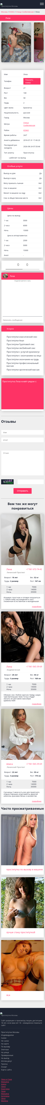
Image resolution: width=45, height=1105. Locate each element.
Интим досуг (6, 1061)
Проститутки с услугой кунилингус (23, 351)
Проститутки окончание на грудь (23, 359)
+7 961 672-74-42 (34, 569)
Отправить (22, 491)
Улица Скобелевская (25, 12)
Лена (9, 569)
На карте (5, 1044)
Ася (8, 995)
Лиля (3, 1091)
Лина (9, 666)
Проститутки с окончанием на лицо (24, 355)
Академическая (13, 670)
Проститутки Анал (15, 340)
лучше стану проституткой (20, 932)
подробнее (36, 606)
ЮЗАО (12, 12)
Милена (4, 1101)
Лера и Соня (6, 1079)
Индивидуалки (7, 1035)
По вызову (5, 1046)
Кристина (5, 1089)
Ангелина (5, 1096)
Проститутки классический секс (22, 336)
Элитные (5, 1049)
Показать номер (29, 81)
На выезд (5, 1058)
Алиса (9, 763)
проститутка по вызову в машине (24, 869)
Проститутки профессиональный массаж (22, 364)
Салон (3, 1038)
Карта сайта (6, 1069)
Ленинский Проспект (16, 572)
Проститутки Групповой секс (20, 344)
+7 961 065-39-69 (34, 666)
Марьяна (5, 1082)
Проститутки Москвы (10, 1032)
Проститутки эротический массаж (23, 369)
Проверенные (7, 1055)
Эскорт (4, 1067)
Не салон (5, 1041)
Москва (4, 12)
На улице (5, 1052)
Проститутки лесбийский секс (21, 348)
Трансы (4, 1064)
